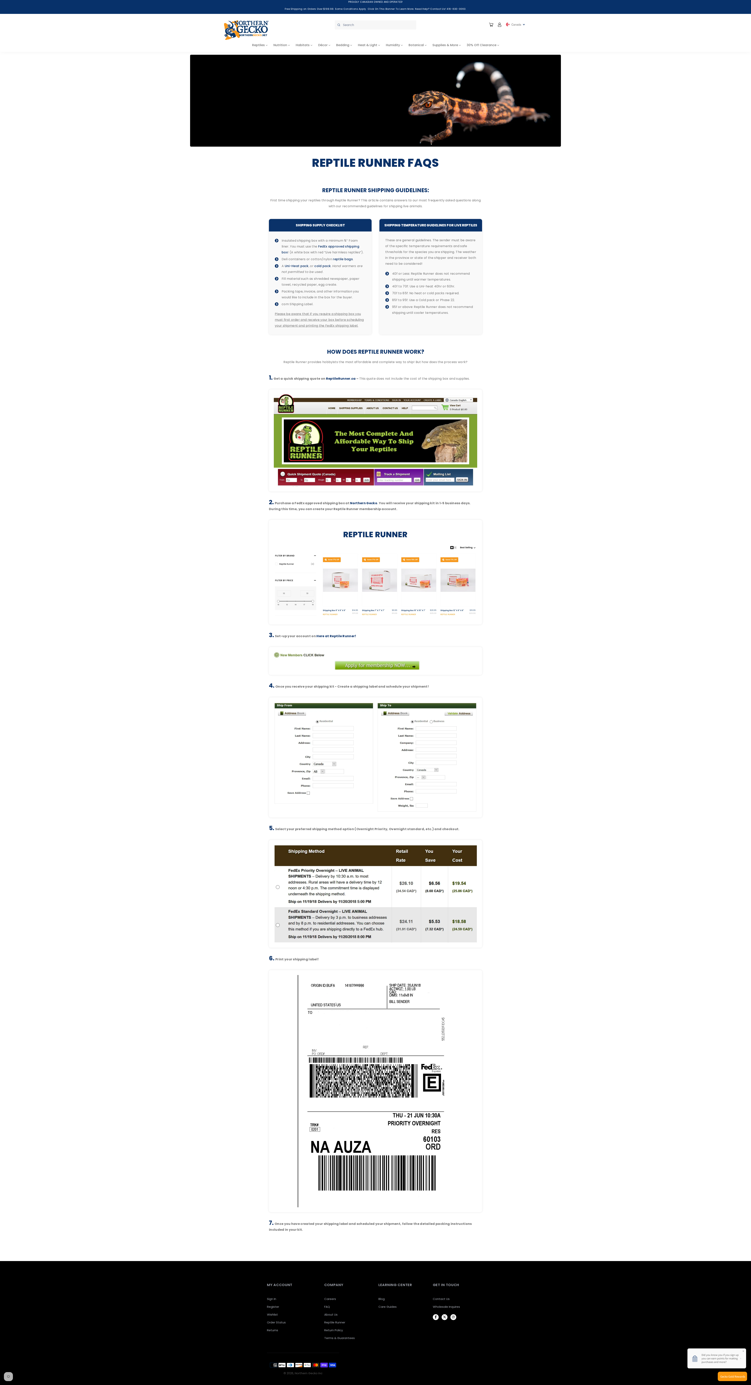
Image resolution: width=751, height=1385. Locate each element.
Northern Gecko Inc (308, 1373)
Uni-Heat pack (297, 266)
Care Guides (387, 1307)
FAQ (327, 1307)
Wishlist (272, 1314)
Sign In (271, 1299)
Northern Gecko (363, 503)
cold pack (322, 266)
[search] (375, 25)
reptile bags (342, 259)
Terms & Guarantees (339, 1338)
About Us (331, 1314)
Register (273, 1307)
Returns (272, 1330)
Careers (330, 1299)
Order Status (276, 1322)
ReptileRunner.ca (341, 378)
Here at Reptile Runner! (336, 636)
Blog (381, 1299)
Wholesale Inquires (446, 1307)
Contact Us (441, 1299)
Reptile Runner (334, 1322)
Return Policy (333, 1330)
